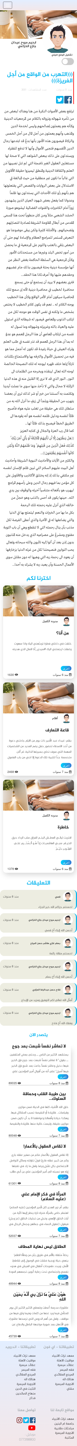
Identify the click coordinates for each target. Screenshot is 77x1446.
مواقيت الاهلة (65, 1360)
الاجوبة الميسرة (64, 1384)
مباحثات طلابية (64, 1428)
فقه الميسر (67, 1370)
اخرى (66, 668)
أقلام (55, 718)
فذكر (32, 1398)
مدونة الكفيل (50, 621)
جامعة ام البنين (64, 1424)
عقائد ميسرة (66, 1365)
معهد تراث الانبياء (63, 1356)
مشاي (70, 1389)
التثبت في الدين (25, 1389)
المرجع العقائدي (64, 1374)
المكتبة (69, 1438)
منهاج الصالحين (26, 1393)
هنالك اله (68, 1379)
